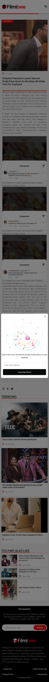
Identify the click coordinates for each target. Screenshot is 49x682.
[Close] (45, 316)
